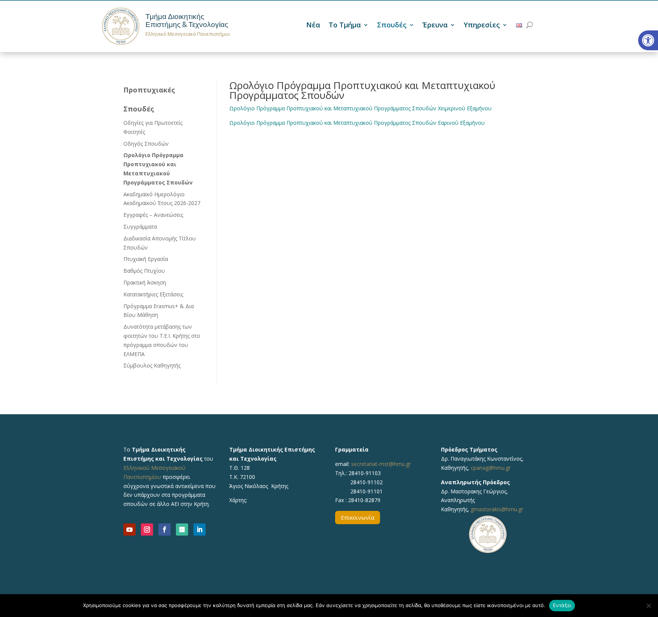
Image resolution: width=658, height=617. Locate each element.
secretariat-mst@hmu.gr (381, 464)
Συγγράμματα (140, 226)
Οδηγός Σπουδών (146, 143)
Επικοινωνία (357, 517)
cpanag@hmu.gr (491, 467)
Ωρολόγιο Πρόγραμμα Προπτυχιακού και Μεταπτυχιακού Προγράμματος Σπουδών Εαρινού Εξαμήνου (357, 122)
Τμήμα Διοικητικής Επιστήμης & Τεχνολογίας (186, 20)
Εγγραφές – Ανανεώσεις (153, 214)
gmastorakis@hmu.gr (497, 509)
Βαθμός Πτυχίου (144, 270)
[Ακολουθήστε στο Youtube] (129, 529)
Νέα (313, 25)
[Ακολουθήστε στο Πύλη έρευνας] (182, 529)
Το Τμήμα (345, 25)
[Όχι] (648, 605)
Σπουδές (392, 25)
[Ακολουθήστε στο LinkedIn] (199, 529)
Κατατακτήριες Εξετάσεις (153, 294)
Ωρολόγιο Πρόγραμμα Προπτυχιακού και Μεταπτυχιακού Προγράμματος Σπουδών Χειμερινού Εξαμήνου (360, 108)
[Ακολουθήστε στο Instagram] (147, 529)
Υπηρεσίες (482, 25)
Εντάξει (562, 605)
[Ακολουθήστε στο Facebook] (164, 529)
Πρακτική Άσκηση (144, 282)
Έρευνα (435, 25)
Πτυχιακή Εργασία (145, 258)
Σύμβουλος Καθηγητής (151, 365)
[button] (648, 40)
